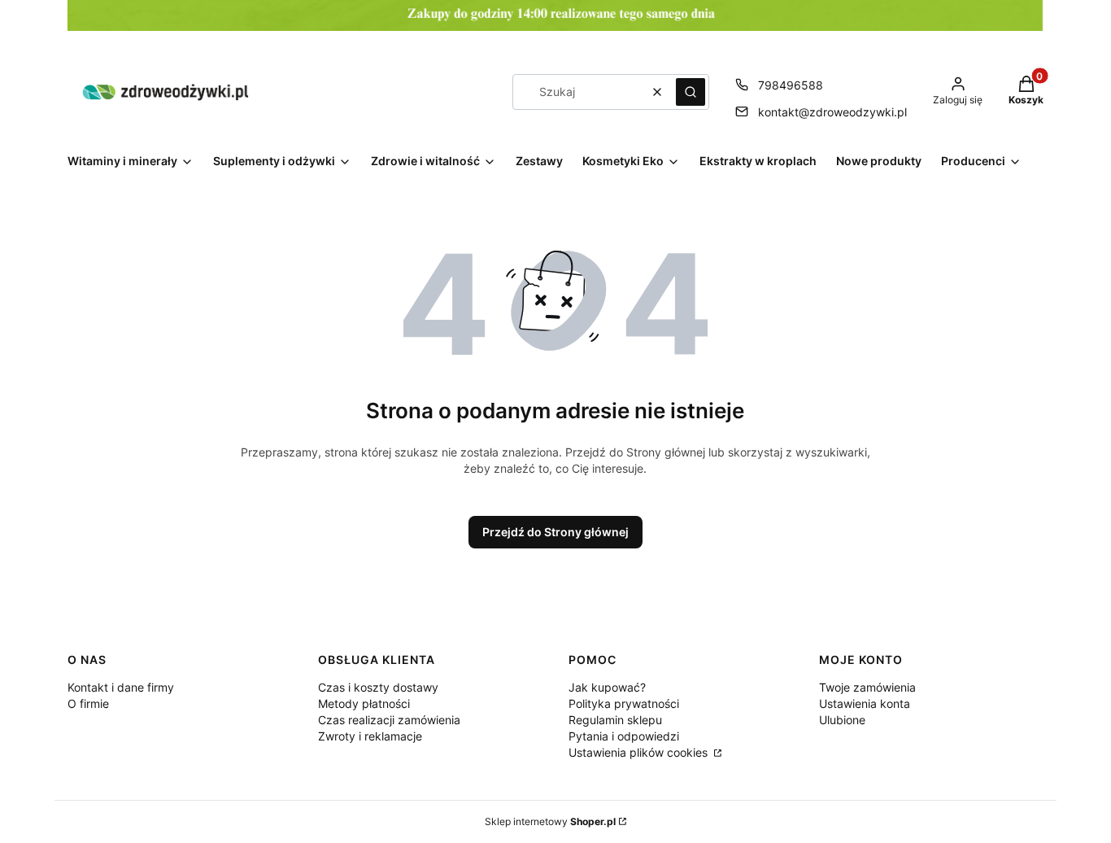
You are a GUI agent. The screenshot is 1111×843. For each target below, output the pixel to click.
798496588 (790, 85)
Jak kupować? (607, 687)
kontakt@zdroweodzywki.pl (832, 112)
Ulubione (842, 720)
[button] (690, 92)
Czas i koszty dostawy (378, 687)
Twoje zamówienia (867, 687)
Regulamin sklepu (615, 720)
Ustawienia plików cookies (640, 752)
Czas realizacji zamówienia (389, 720)
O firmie (88, 703)
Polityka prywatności (624, 703)
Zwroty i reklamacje (370, 736)
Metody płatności (364, 703)
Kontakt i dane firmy (121, 687)
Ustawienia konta (864, 703)
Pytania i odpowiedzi (624, 736)
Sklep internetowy (550, 821)
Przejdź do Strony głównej (555, 532)
